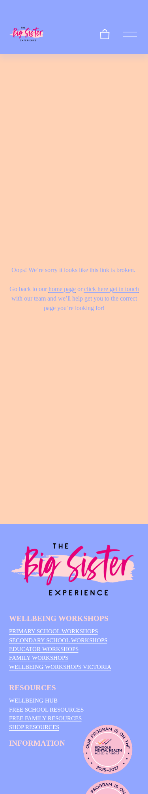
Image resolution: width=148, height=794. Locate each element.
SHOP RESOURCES (34, 727)
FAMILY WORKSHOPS (38, 658)
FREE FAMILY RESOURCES (45, 718)
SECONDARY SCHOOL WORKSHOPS (58, 640)
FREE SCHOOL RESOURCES (46, 709)
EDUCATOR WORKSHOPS (44, 649)
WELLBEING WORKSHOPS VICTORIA (60, 667)
